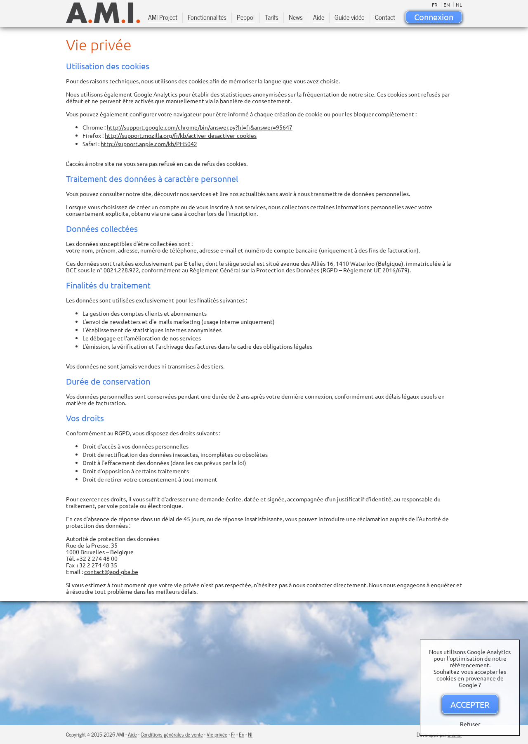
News (296, 18)
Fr (233, 734)
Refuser (470, 723)
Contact (385, 18)
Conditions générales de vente (172, 734)
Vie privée (217, 734)
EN (446, 4)
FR (435, 4)
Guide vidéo (350, 18)
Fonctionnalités (207, 18)
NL (459, 4)
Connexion (433, 17)
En (241, 734)
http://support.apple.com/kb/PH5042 (149, 143)
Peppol (246, 18)
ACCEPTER (470, 704)
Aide (318, 18)
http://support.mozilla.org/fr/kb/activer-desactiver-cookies (181, 135)
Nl (250, 734)
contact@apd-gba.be (111, 571)
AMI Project (162, 18)
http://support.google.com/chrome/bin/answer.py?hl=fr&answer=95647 (199, 127)
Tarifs (271, 18)
